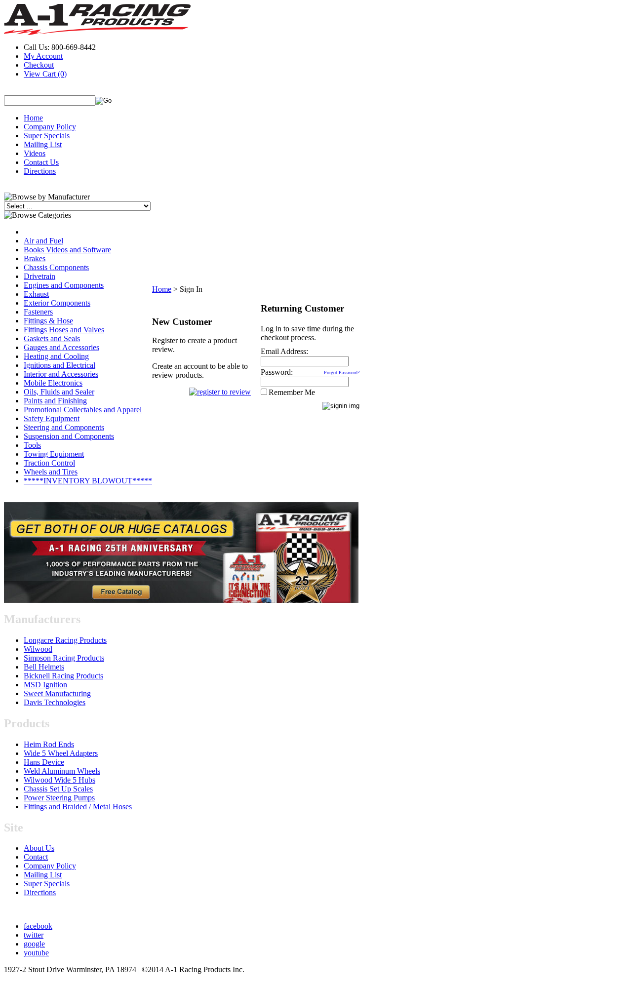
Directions (40, 171)
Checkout (39, 65)
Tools (32, 445)
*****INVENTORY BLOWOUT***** (88, 480)
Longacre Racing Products (65, 640)
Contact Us (41, 162)
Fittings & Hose (48, 320)
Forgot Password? (341, 372)
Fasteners (38, 312)
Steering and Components (64, 427)
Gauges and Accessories (61, 347)
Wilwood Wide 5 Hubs (59, 780)
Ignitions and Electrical (59, 365)
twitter (33, 935)
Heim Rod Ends (49, 744)
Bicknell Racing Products (63, 675)
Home (33, 118)
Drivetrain (39, 276)
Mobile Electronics (53, 383)
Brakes (34, 258)
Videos (34, 153)
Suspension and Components (69, 436)
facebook (38, 926)
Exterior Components (57, 303)
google (34, 944)
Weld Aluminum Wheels (62, 771)
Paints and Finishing (55, 400)
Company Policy (50, 126)
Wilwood (38, 649)
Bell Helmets (44, 667)
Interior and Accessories (61, 374)
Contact (36, 857)
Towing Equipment (54, 454)
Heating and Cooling (56, 356)
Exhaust (36, 294)
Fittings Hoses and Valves (64, 329)
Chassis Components (56, 267)
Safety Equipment (51, 418)
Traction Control (49, 463)
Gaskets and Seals (52, 338)
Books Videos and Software (67, 249)
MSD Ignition (45, 684)
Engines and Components (64, 285)
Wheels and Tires (51, 472)
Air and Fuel (43, 241)
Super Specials (47, 135)
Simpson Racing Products (64, 658)
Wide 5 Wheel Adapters (61, 753)
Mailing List (43, 144)
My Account (43, 56)
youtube (36, 952)
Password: (277, 372)
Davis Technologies (54, 702)
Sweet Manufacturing (57, 693)
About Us (39, 848)
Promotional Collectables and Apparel (83, 409)
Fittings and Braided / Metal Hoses (78, 806)
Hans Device (44, 762)
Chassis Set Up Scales (58, 789)
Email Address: (284, 351)
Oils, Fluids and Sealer (59, 392)
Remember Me (292, 392)
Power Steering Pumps (59, 797)
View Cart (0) (45, 74)
